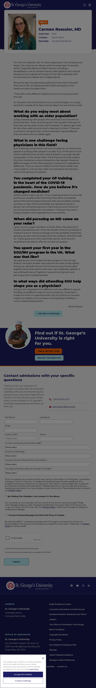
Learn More (34, 669)
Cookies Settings (23, 681)
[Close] (43, 658)
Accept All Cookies (23, 674)
